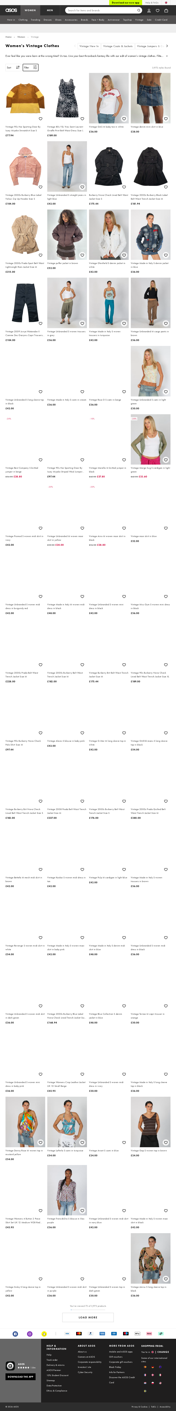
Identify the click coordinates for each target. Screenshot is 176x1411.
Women (21, 36)
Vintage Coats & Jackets (118, 46)
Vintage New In (89, 46)
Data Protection (54, 1385)
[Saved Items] (157, 10)
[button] (145, 1367)
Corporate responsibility (90, 1361)
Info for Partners (117, 1372)
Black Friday (115, 1367)
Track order (52, 1359)
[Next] (167, 46)
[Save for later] (41, 119)
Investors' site (84, 1367)
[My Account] (149, 10)
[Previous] (75, 46)
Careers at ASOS (86, 1356)
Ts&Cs (153, 1406)
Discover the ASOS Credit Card (122, 1380)
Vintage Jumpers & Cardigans (155, 46)
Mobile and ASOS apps (121, 1351)
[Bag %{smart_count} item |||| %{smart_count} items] (166, 10)
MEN (50, 10)
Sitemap (51, 1380)
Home (9, 36)
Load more (88, 1317)
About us (82, 1351)
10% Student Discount (57, 1375)
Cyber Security (85, 1372)
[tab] (11, 19)
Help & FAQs (151, 2)
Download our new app (125, 2)
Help (49, 1354)
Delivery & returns (55, 1364)
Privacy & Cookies (140, 1406)
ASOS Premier (54, 1370)
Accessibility (165, 1406)
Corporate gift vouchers (120, 1361)
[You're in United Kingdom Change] (166, 2)
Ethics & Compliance (57, 1390)
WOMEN (30, 10)
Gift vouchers (115, 1356)
